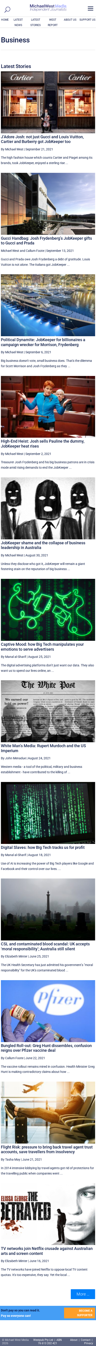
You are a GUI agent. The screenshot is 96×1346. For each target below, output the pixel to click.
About (74, 1340)
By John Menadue (13, 758)
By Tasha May (10, 1159)
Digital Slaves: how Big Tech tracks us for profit (43, 847)
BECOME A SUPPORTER (84, 1313)
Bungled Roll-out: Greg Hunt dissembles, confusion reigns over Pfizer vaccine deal (46, 1048)
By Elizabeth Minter (14, 956)
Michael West (10, 251)
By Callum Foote (12, 1058)
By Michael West (12, 149)
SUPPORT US (87, 19)
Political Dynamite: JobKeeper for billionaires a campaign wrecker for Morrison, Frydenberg (43, 342)
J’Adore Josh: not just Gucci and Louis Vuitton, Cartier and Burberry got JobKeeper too (42, 139)
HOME (5, 19)
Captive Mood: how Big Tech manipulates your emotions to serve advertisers (42, 647)
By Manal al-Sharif (13, 657)
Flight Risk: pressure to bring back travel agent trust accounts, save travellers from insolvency (47, 1149)
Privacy (88, 1343)
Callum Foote (35, 251)
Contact (85, 1340)
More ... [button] (83, 1294)
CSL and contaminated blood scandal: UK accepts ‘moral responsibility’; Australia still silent (45, 946)
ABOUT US (70, 19)
